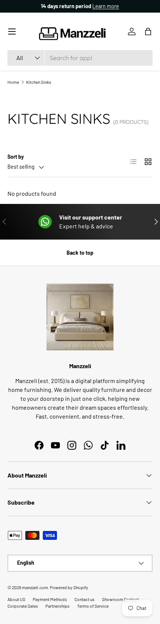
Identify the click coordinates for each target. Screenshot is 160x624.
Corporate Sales (22, 605)
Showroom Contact (120, 599)
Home (13, 82)
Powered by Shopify (69, 587)
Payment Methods (50, 599)
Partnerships (57, 605)
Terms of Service (93, 605)
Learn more (73, 6)
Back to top (80, 253)
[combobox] (80, 58)
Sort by (15, 156)
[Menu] (12, 31)
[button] (148, 31)
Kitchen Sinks (38, 82)
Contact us (84, 599)
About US (16, 599)
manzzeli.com (35, 587)
